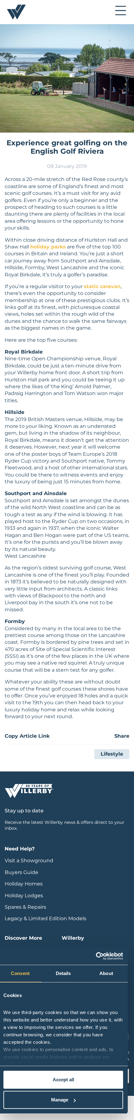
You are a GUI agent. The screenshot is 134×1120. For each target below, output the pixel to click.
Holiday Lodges (24, 895)
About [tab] (106, 973)
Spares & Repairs (25, 907)
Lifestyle (112, 754)
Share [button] (121, 736)
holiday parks (48, 247)
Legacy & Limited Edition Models (45, 918)
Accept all (63, 1079)
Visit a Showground (29, 860)
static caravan (102, 286)
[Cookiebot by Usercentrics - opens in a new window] (96, 956)
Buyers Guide (21, 872)
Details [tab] (63, 973)
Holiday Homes (24, 884)
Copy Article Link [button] (27, 736)
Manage (59, 1099)
